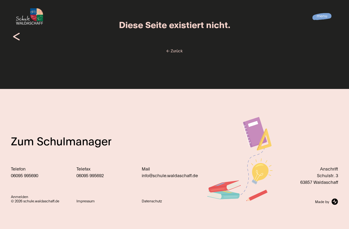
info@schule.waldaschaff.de (170, 175)
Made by (322, 201)
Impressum (85, 201)
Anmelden (19, 196)
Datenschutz (152, 201)
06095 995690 (24, 175)
